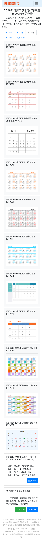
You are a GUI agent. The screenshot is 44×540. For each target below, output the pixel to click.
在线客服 (32, 509)
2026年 (9, 32)
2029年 (9, 37)
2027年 (20, 32)
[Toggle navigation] (36, 3)
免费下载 (32, 480)
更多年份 (21, 37)
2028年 (31, 32)
